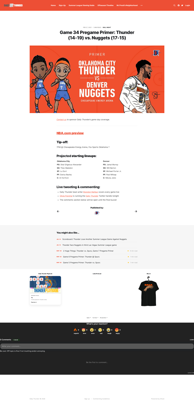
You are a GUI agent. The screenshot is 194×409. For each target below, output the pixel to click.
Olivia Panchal (66, 196)
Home (53, 5)
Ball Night (107, 27)
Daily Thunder (92, 196)
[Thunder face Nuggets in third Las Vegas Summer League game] (97, 245)
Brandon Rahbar (90, 192)
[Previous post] (58, 211)
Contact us (61, 119)
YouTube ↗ (95, 317)
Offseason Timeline (106, 5)
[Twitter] (182, 5)
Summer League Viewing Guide (81, 5)
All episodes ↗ (103, 317)
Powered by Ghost (157, 399)
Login (187, 5)
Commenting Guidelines (101, 399)
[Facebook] (179, 5)
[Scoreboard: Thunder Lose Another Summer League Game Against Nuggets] (97, 239)
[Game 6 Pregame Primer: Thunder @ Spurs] (97, 257)
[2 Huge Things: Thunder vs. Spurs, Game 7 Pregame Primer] (97, 251)
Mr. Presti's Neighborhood (127, 5)
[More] (141, 5)
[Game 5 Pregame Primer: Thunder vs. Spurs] (97, 262)
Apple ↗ (89, 317)
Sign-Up (62, 5)
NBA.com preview (70, 133)
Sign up (87, 399)
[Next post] (135, 211)
